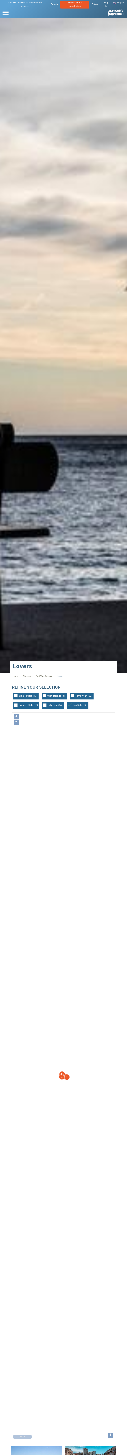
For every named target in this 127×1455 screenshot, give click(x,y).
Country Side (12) (28, 705)
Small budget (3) (28, 696)
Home (15, 676)
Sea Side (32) (79, 705)
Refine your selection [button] (37, 687)
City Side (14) (55, 705)
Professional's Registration (75, 4)
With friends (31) (56, 696)
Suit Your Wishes (44, 676)
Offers (95, 4)
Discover (27, 676)
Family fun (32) (83, 696)
